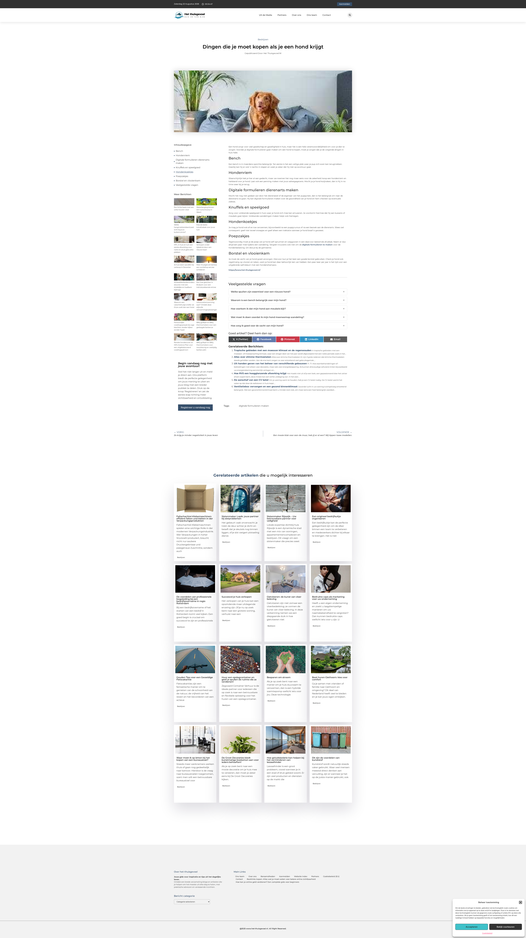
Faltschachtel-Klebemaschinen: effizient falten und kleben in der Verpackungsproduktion (194, 518)
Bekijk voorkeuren (505, 927)
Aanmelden (284, 876)
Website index (300, 876)
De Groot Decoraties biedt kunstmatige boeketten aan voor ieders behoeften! (240, 759)
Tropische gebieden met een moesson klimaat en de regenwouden (272, 350)
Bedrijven (263, 39)
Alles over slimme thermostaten (252, 357)
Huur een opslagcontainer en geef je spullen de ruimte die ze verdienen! (239, 679)
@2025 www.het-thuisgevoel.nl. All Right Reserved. (263, 928)
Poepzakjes (182, 176)
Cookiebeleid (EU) (331, 876)
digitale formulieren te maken (317, 244)
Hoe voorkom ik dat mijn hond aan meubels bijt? (288, 308)
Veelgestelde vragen (187, 185)
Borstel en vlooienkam (188, 180)
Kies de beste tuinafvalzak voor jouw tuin (205, 227)
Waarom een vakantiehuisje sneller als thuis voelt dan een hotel (184, 304)
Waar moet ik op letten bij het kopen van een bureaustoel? (193, 758)
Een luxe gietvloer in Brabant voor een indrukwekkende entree (206, 284)
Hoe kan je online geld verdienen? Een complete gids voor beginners (267, 882)
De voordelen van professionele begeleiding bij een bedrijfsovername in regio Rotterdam (193, 600)
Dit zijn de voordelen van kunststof (326, 758)
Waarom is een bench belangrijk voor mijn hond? (288, 300)
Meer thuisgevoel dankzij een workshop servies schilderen (206, 267)
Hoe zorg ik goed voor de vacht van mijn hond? (288, 325)
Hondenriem (183, 155)
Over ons (296, 15)
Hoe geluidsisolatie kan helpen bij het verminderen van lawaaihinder (285, 759)
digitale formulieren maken (254, 406)
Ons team (312, 15)
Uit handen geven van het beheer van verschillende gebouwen (270, 363)
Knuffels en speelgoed (188, 167)
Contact (326, 15)
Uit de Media (265, 15)
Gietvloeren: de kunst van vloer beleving (284, 598)
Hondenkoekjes (184, 172)
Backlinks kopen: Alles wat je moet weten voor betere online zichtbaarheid (281, 879)
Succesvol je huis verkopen (237, 597)
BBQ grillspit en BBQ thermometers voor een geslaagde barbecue (206, 324)
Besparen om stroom (279, 677)
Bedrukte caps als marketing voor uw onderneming (328, 598)
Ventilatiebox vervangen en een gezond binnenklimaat (266, 386)
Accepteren (472, 927)
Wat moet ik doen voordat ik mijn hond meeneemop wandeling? (288, 317)
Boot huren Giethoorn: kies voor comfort (330, 678)
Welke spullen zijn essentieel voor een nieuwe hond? (288, 291)
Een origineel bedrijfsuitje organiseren (326, 517)
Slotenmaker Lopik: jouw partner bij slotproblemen (240, 517)
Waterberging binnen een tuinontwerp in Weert (205, 209)
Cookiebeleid (487, 933)
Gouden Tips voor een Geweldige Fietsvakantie (194, 678)
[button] (520, 902)
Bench (179, 151)
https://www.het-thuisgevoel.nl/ (244, 270)
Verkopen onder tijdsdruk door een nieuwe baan (203, 247)
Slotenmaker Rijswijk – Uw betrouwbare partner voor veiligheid (281, 518)
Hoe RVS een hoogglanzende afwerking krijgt (260, 373)
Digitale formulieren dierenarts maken (192, 161)
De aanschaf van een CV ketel (251, 380)
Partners (282, 15)
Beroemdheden (268, 876)
